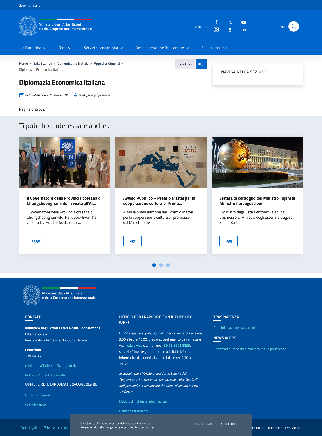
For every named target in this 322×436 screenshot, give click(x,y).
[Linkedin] (241, 29)
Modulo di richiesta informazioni (143, 401)
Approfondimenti (107, 63)
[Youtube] (241, 22)
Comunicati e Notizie (73, 63)
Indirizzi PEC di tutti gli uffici (46, 375)
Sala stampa (212, 48)
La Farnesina (30, 48)
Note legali (29, 427)
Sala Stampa (42, 63)
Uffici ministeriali (38, 395)
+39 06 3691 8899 (176, 345)
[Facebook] (214, 22)
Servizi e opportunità (101, 48)
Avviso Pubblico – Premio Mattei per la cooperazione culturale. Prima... (159, 201)
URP (124, 333)
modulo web (133, 345)
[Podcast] (228, 29)
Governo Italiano (29, 5)
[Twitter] (228, 22)
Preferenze (204, 424)
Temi (62, 48)
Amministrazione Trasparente (160, 48)
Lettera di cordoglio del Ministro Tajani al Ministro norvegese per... (257, 201)
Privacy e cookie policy (60, 427)
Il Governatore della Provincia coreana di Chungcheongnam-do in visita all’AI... (64, 201)
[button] (293, 26)
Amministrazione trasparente (235, 327)
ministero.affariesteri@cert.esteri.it (51, 365)
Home (23, 63)
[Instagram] (214, 29)
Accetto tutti (231, 424)
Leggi (36, 241)
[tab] (154, 265)
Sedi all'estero (35, 404)
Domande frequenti (133, 411)
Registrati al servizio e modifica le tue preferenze (249, 348)
